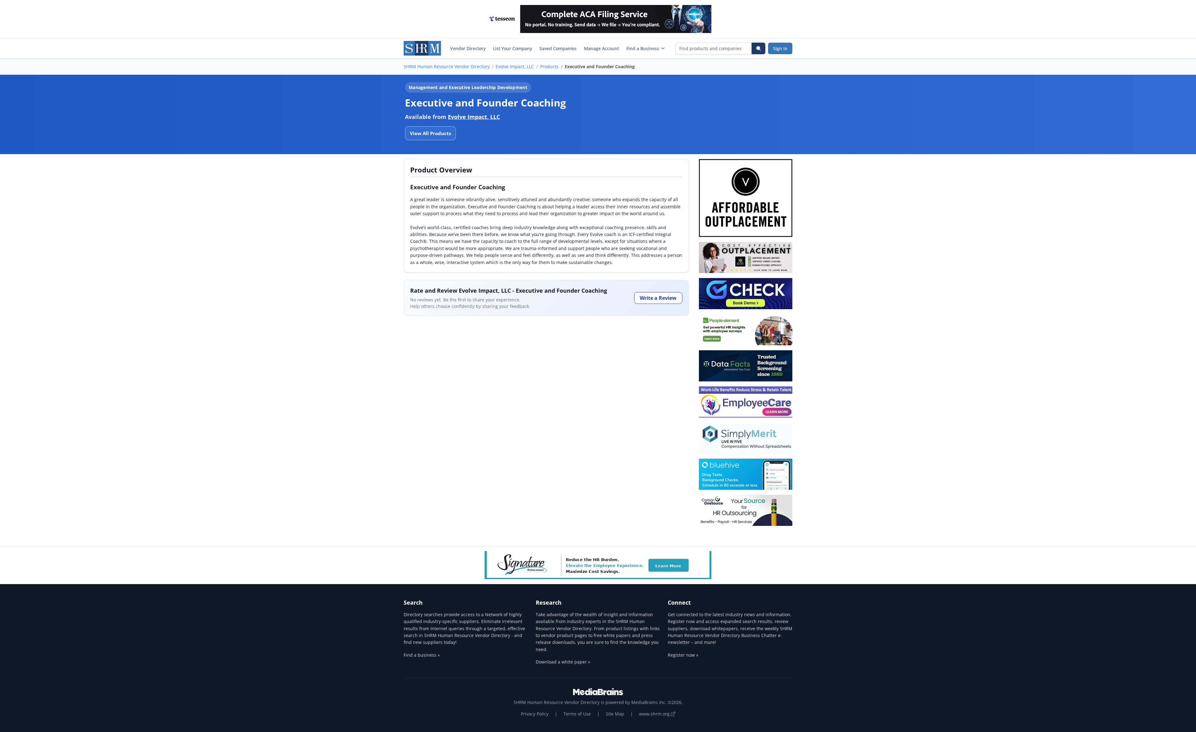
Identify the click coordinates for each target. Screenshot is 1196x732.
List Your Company (512, 48)
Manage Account (601, 48)
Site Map (615, 714)
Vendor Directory (468, 48)
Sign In (780, 48)
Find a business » (422, 655)
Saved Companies (558, 48)
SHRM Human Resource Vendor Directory (447, 66)
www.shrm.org (655, 714)
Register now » (683, 655)
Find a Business (642, 48)
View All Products (430, 133)
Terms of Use (577, 714)
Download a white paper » (563, 662)
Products (549, 66)
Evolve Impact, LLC (515, 66)
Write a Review (658, 298)
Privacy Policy (534, 714)
